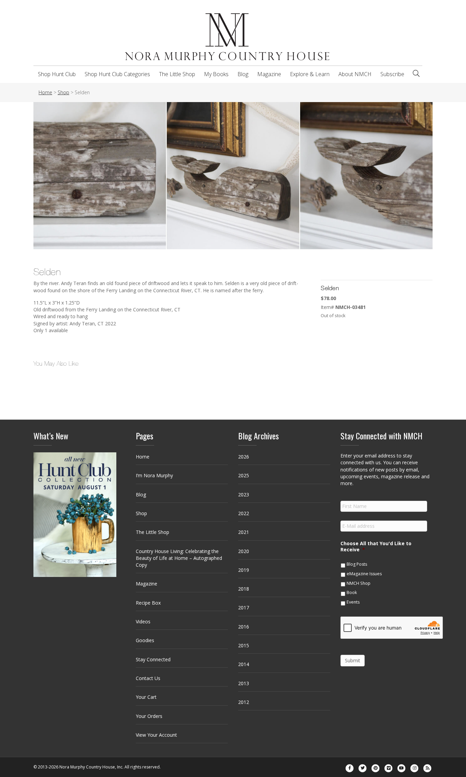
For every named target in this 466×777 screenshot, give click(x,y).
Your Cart (146, 697)
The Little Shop (177, 74)
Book (352, 592)
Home (142, 456)
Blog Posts (357, 564)
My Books (216, 74)
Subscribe (392, 74)
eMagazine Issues (364, 574)
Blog (242, 74)
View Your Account (156, 735)
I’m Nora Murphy (154, 475)
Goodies (145, 640)
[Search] (416, 73)
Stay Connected (153, 659)
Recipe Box (148, 602)
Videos (143, 621)
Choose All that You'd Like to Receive (375, 546)
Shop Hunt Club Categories (117, 74)
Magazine (269, 74)
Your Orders (149, 716)
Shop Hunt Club (57, 74)
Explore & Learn (310, 74)
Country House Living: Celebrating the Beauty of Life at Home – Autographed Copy (179, 558)
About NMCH (355, 74)
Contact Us (148, 678)
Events (353, 602)
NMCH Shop (358, 583)
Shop (141, 513)
